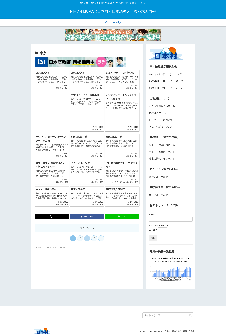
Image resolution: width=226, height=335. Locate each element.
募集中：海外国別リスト (162, 151)
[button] (190, 315)
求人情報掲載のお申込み (162, 106)
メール (152, 214)
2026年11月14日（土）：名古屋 (166, 81)
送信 (153, 238)
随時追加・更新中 (158, 176)
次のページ (87, 228)
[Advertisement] (52, 108)
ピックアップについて (161, 120)
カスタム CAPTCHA (159, 225)
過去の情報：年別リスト (162, 158)
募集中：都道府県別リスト (163, 145)
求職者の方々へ (157, 113)
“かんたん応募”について (161, 126)
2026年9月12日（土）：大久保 (165, 74)
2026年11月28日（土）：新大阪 (166, 88)
